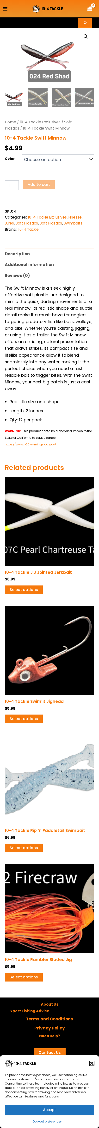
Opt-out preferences (47, 1121)
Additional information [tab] (29, 264)
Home (10, 122)
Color (10, 158)
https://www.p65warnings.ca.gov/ (30, 444)
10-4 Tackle (28, 229)
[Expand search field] (85, 23)
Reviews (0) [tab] (17, 275)
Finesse (75, 217)
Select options (24, 589)
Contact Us (49, 1052)
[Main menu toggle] (5, 9)
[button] (91, 1063)
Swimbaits (73, 223)
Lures (9, 223)
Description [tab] (17, 254)
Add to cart (39, 184)
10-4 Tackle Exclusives (40, 122)
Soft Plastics (27, 223)
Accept (49, 1109)
